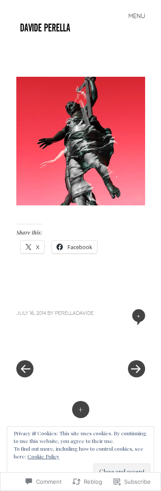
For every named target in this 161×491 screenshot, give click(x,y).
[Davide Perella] (48, 26)
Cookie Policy (43, 456)
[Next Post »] (113, 343)
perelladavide (74, 313)
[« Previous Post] (48, 343)
